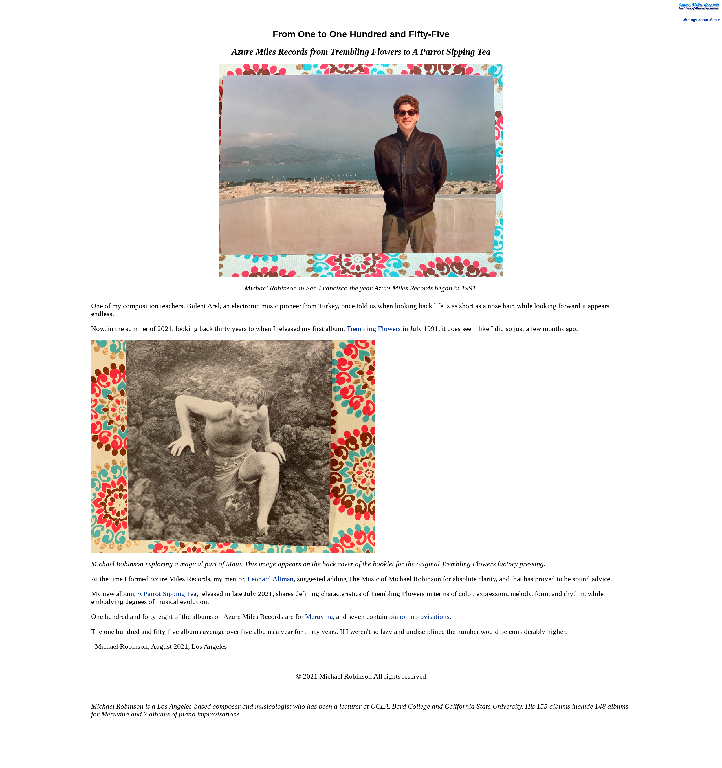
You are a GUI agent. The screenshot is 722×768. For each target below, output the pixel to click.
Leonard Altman (270, 578)
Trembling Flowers (374, 328)
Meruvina (319, 616)
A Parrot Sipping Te (165, 593)
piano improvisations (419, 616)
